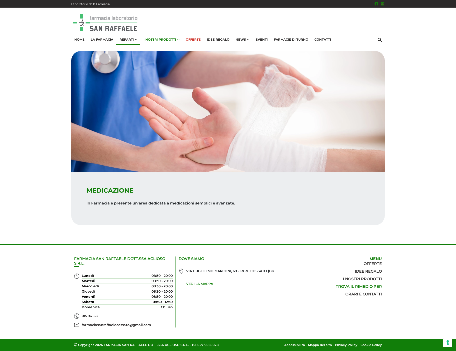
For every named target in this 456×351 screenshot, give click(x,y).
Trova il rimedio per (359, 286)
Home (79, 39)
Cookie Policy (371, 345)
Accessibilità (294, 345)
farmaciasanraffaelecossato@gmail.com (116, 325)
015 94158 (90, 316)
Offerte (193, 39)
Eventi (262, 39)
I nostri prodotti (362, 279)
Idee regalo (368, 271)
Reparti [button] (126, 39)
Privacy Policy (346, 345)
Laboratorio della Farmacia (90, 4)
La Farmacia (102, 39)
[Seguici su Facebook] (376, 3)
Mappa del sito (320, 345)
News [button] (241, 39)
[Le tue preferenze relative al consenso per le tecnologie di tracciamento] (447, 342)
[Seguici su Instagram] (382, 3)
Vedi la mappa (199, 284)
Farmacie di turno (291, 39)
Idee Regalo (218, 39)
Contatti (322, 39)
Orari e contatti (363, 294)
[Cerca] (380, 39)
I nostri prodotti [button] (159, 39)
